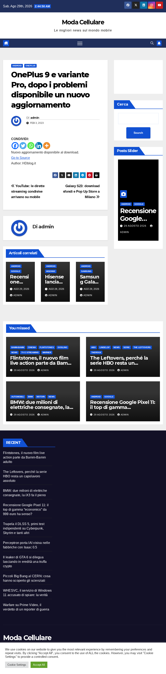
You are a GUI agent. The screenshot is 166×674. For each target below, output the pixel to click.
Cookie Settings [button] (16, 664)
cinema (32, 347)
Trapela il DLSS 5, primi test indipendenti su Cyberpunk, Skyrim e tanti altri (23, 528)
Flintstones (47, 347)
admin (34, 118)
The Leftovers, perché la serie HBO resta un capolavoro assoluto (119, 363)
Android (17, 66)
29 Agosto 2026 (135, 225)
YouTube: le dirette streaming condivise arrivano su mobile (28, 191)
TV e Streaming (30, 352)
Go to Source (20, 158)
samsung (86, 271)
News (14, 352)
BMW (30, 397)
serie (126, 347)
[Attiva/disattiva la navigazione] (80, 43)
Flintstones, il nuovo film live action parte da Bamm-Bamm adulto (42, 363)
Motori (41, 397)
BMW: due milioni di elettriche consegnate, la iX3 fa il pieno (39, 407)
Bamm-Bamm (17, 347)
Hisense (50, 271)
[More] (46, 145)
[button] (152, 43)
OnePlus (30, 66)
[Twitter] (23, 145)
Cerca (122, 104)
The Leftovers (142, 347)
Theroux (96, 352)
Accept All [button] (39, 664)
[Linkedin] (38, 145)
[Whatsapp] (30, 145)
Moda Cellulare (83, 22)
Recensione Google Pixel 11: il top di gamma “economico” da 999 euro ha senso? (26, 509)
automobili (17, 397)
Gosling (62, 347)
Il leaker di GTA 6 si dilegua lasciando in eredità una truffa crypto (25, 561)
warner (47, 352)
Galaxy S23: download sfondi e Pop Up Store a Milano (81, 191)
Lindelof (105, 347)
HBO (93, 347)
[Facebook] (15, 145)
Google (15, 271)
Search (138, 132)
